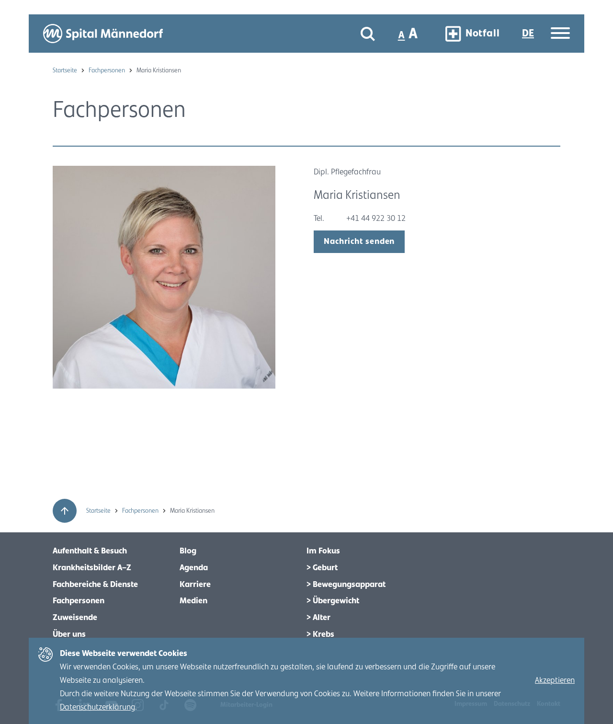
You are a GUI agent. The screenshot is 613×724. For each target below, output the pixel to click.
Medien (193, 601)
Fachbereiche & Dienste (95, 584)
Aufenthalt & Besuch (90, 551)
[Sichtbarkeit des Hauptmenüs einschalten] (560, 33)
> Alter (318, 617)
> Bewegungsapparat (346, 584)
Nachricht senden (359, 241)
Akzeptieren (555, 680)
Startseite (66, 70)
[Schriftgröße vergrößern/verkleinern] (408, 33)
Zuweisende (75, 617)
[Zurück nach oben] (65, 511)
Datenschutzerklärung (97, 707)
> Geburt (322, 567)
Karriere (195, 584)
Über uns (69, 634)
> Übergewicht (332, 601)
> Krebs (320, 634)
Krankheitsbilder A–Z (92, 567)
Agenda (194, 567)
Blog (188, 551)
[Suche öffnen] (367, 34)
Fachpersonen (107, 70)
